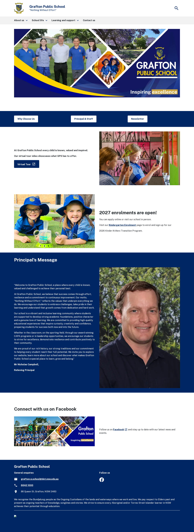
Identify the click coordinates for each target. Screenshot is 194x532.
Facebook (120, 429)
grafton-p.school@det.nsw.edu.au (40, 479)
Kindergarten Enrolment (122, 225)
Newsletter (137, 119)
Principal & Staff (83, 119)
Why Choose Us (26, 119)
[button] (21, 20)
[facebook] (101, 481)
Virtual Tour (28, 164)
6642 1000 (27, 485)
